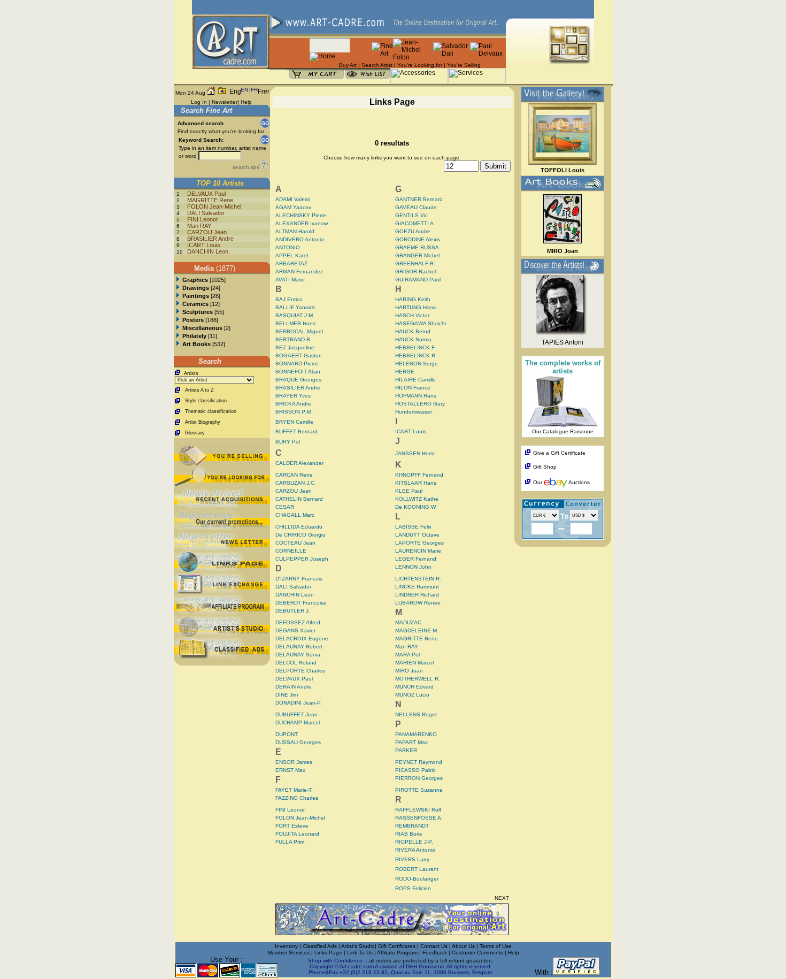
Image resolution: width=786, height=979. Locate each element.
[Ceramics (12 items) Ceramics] (178, 304)
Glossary (195, 432)
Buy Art (348, 65)
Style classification (206, 400)
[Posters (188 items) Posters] (178, 320)
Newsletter (224, 102)
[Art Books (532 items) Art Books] (178, 344)
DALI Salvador (206, 213)
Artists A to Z (199, 390)
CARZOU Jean (207, 232)
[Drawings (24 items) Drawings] (178, 288)
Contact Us (434, 946)
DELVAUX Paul (206, 193)
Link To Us (360, 952)
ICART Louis (203, 245)
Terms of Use (496, 946)
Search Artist (376, 65)
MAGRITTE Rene (210, 200)
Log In (199, 102)
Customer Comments (477, 952)
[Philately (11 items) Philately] (178, 336)
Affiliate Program (397, 952)
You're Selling (464, 65)
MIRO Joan (562, 251)
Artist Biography (202, 422)
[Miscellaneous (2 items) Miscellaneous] (178, 328)
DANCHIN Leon (207, 251)
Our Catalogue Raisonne (563, 431)
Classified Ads (320, 946)
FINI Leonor (202, 219)
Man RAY (199, 226)
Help (246, 102)
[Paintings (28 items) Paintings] (178, 296)
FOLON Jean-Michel (214, 206)
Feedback (434, 952)
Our (537, 482)
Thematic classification (210, 411)
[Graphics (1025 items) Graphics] (178, 280)
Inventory (286, 946)
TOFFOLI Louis (562, 170)
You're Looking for (419, 65)
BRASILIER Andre (210, 238)
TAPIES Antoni (562, 342)
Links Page (329, 952)
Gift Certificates (396, 946)
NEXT (502, 898)
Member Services (288, 952)
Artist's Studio (358, 946)
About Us (464, 946)
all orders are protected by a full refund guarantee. (431, 960)
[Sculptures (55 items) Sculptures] (178, 312)
